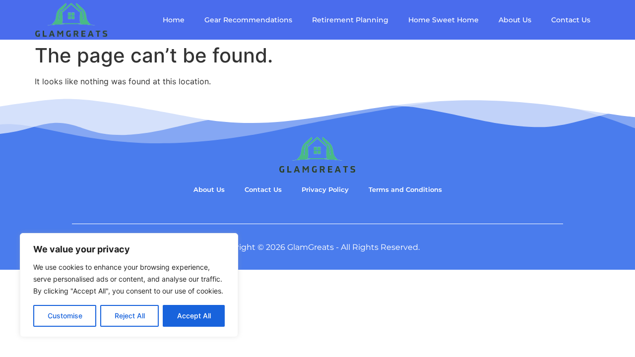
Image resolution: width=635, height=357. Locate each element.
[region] (129, 285)
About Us (515, 19)
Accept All (194, 315)
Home (174, 19)
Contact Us (570, 19)
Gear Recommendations (248, 19)
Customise (65, 315)
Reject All (130, 315)
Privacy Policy (325, 189)
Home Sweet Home (443, 19)
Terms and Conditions (405, 189)
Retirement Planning (350, 19)
